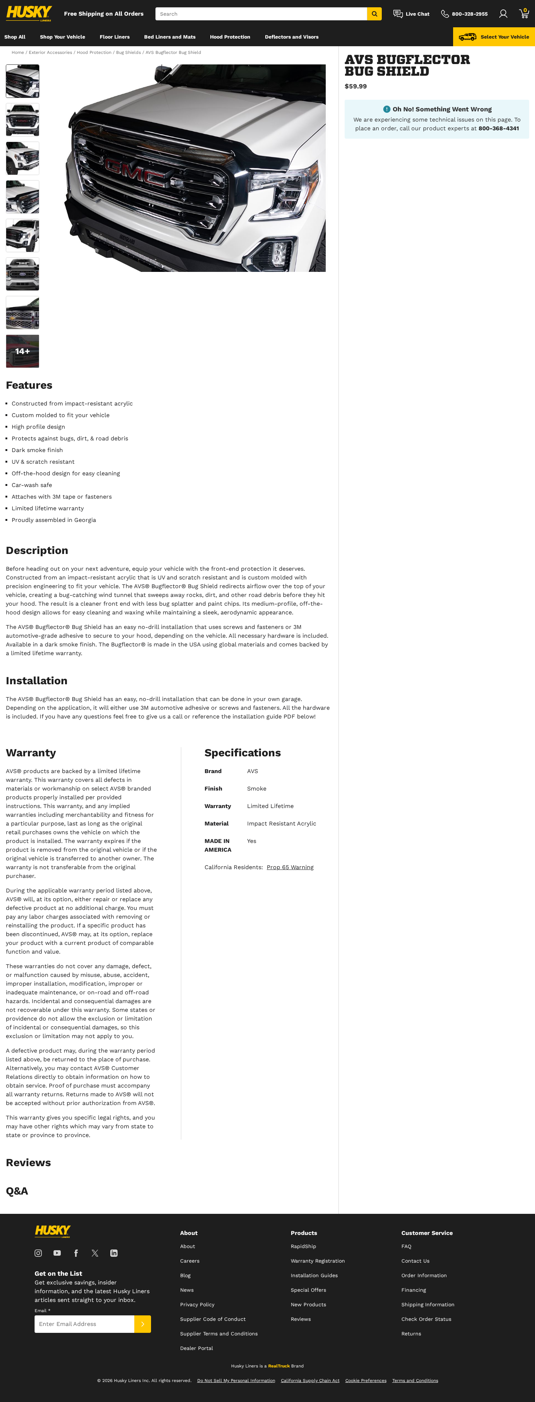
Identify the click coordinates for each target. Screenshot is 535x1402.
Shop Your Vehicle (62, 37)
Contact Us (415, 1261)
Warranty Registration (318, 1261)
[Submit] (142, 1324)
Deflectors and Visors (291, 37)
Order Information (424, 1275)
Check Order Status (426, 1319)
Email (43, 1310)
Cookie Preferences (366, 1380)
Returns (411, 1333)
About (187, 1246)
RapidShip (303, 1246)
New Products (308, 1304)
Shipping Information (428, 1304)
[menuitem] (15, 36)
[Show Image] (22, 81)
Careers (189, 1261)
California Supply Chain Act (310, 1380)
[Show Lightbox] (187, 168)
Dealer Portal (196, 1348)
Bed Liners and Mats (169, 37)
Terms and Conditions (415, 1380)
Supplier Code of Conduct (213, 1319)
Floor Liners (115, 37)
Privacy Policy (197, 1304)
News (187, 1290)
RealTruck (279, 1366)
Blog (185, 1275)
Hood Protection (230, 37)
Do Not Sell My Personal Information (236, 1380)
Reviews (301, 1319)
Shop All (14, 37)
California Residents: (259, 867)
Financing (413, 1290)
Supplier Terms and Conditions (219, 1333)
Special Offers (308, 1290)
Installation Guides (314, 1275)
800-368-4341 (499, 128)
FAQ (406, 1246)
